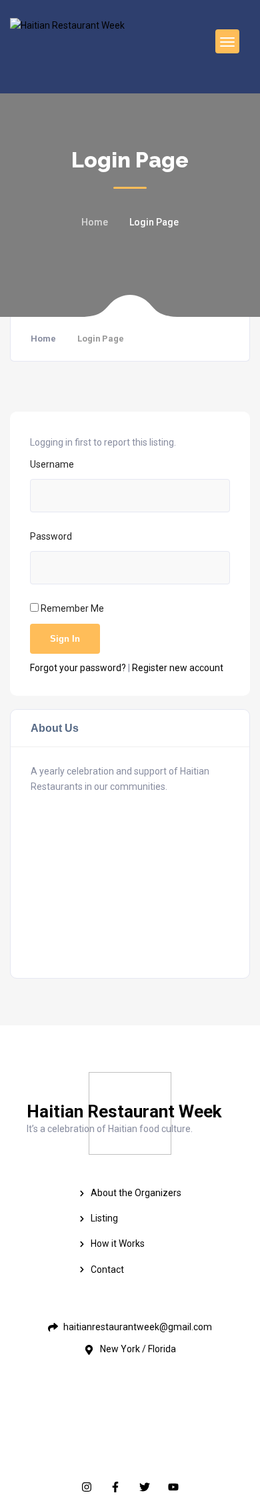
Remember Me (71, 608)
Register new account (177, 667)
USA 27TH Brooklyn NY (143, 867)
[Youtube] (173, 1486)
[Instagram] (87, 1486)
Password (51, 536)
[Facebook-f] (115, 1486)
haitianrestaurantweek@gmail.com (122, 832)
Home (94, 222)
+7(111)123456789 (130, 901)
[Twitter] (144, 1486)
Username (52, 464)
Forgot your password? (79, 667)
